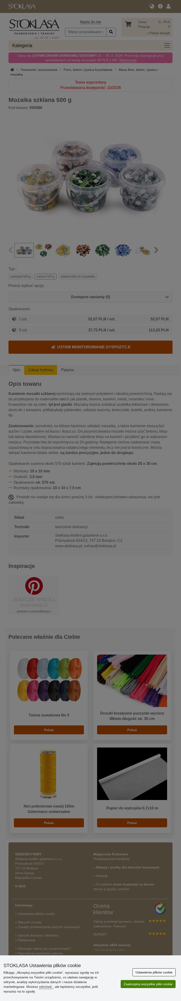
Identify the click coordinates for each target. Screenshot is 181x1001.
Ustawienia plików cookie (154, 972)
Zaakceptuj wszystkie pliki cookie (148, 984)
